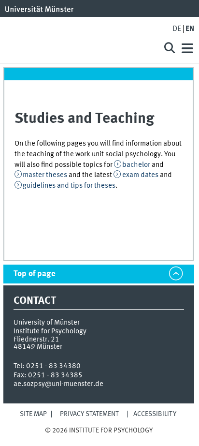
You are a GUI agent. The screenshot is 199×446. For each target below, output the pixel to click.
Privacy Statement (89, 414)
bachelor (136, 165)
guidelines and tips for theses (69, 186)
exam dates (140, 175)
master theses (45, 175)
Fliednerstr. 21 (36, 339)
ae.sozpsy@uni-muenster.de (58, 384)
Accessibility (154, 414)
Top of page (35, 274)
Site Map (33, 414)
